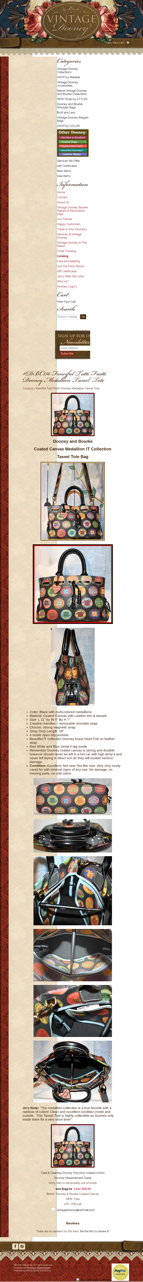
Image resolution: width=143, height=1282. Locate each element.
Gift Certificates (67, 166)
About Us (63, 202)
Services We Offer (68, 160)
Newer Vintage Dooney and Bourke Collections (72, 92)
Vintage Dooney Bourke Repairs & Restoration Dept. (72, 211)
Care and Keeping (68, 261)
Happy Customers (69, 224)
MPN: (69, 1199)
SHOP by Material (68, 77)
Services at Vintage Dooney (69, 236)
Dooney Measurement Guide (72, 1178)
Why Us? (63, 281)
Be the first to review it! (94, 1231)
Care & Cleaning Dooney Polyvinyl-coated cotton (73, 1172)
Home (61, 192)
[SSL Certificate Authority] (94, 1280)
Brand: (51, 1194)
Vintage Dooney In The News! (72, 244)
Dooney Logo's (67, 286)
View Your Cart (115, 42)
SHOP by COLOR (68, 126)
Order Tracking (66, 251)
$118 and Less (66, 112)
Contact (62, 197)
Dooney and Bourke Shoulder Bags (70, 105)
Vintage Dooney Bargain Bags (72, 119)
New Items (64, 171)
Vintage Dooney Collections (67, 70)
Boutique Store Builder (38, 1267)
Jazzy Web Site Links (70, 276)
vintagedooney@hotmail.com (76, 1210)
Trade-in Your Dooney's (72, 229)
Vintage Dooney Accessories (67, 84)
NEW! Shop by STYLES (72, 99)
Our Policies (64, 219)
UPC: (67, 1204)
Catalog (62, 256)
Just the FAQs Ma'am (70, 266)
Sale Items (64, 176)
